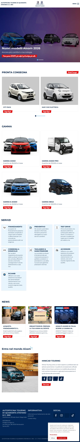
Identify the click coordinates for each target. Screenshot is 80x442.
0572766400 (6, 420)
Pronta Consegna (72, 72)
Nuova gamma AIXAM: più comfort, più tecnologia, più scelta (19, 56)
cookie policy (66, 432)
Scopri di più (7, 111)
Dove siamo (46, 384)
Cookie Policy (32, 418)
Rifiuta (53, 438)
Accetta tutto (62, 438)
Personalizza (53, 434)
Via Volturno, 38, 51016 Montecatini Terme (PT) (13, 425)
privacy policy (57, 432)
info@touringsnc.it (8, 422)
